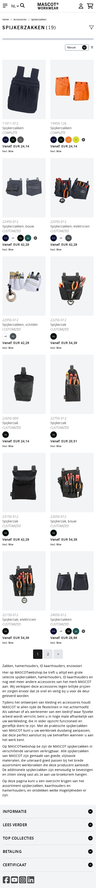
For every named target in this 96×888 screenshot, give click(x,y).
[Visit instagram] (22, 879)
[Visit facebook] (6, 879)
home (5, 19)
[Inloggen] (81, 6)
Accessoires (20, 19)
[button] (5, 6)
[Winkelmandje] (90, 6)
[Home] (48, 6)
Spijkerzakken (38, 19)
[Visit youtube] (14, 879)
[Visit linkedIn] (30, 879)
